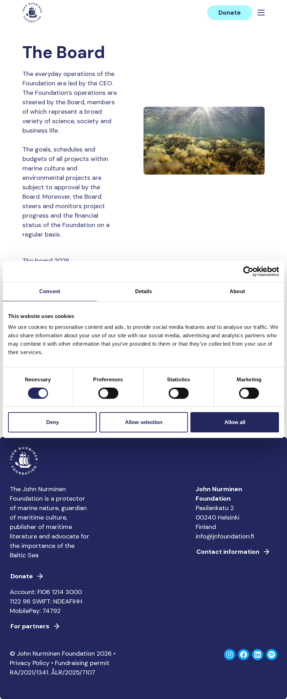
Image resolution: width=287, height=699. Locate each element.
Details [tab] (143, 291)
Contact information (227, 552)
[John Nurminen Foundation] (32, 12)
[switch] (108, 396)
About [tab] (237, 291)
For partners (29, 626)
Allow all (234, 422)
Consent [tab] (49, 291)
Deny (52, 422)
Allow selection (143, 422)
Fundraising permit (82, 663)
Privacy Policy (29, 663)
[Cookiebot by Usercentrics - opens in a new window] (248, 271)
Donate (229, 12)
